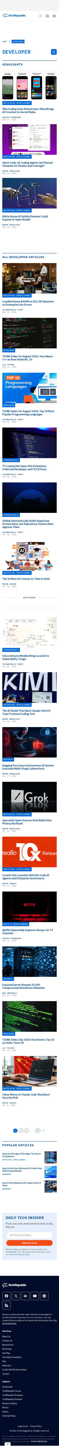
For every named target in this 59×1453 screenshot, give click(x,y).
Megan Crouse (9, 584)
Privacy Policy (23, 1254)
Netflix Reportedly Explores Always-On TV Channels (27, 932)
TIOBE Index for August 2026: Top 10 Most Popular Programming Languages (28, 413)
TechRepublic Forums (11, 1391)
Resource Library (9, 1403)
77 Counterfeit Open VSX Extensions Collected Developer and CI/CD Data (24, 468)
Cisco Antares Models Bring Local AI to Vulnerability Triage (25, 657)
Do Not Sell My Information (14, 1369)
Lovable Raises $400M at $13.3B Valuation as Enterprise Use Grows (28, 303)
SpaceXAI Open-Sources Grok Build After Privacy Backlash (27, 822)
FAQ (4, 1361)
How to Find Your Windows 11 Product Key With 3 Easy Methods (22, 1169)
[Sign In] (40, 16)
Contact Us (7, 1340)
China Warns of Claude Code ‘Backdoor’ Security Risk (26, 1096)
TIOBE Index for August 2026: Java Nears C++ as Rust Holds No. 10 (27, 358)
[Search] (47, 16)
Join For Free (29, 1243)
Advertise (6, 1365)
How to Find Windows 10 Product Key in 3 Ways (21, 1184)
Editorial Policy (9, 1416)
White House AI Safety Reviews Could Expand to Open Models (25, 218)
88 (38, 1130)
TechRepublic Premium (12, 1399)
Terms (11, 1254)
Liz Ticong (8, 365)
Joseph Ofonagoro (11, 117)
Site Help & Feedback (11, 1357)
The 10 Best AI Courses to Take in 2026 (26, 578)
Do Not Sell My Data (39, 1441)
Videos (5, 1411)
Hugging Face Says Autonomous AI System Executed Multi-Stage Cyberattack (28, 767)
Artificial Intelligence (13, 1160)
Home (4, 41)
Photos (5, 1407)
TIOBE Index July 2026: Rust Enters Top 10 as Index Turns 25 (28, 1041)
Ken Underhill (10, 993)
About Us (6, 1336)
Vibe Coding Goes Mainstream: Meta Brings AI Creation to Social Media (28, 110)
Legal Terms (23, 1426)
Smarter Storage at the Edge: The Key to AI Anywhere (21, 1155)
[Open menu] (54, 16)
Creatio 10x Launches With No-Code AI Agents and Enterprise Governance (25, 877)
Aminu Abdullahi (11, 171)
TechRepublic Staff (12, 310)
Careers (5, 1374)
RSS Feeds (7, 1349)
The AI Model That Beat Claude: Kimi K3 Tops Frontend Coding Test (26, 712)
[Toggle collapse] (8, 1444)
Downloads (7, 1387)
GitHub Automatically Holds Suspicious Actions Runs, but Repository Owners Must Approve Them (27, 524)
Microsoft (6, 1174)
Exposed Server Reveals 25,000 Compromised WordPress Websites (23, 986)
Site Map (6, 1353)
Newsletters (8, 1345)
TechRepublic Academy (12, 1395)
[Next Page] (44, 1130)
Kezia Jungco (9, 883)
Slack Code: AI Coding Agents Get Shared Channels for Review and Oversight (27, 164)
